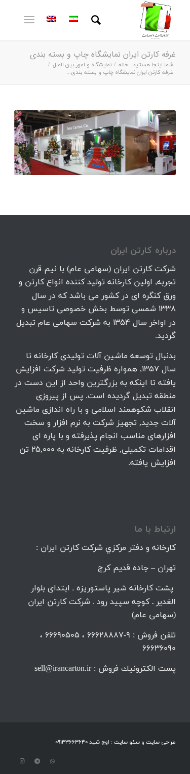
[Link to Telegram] (37, 761)
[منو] (31, 20)
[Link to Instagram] (21, 761)
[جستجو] (94, 20)
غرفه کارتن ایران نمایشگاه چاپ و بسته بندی (103, 54)
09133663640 (71, 742)
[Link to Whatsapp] (52, 761)
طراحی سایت (161, 742)
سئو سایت (127, 742)
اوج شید (98, 742)
